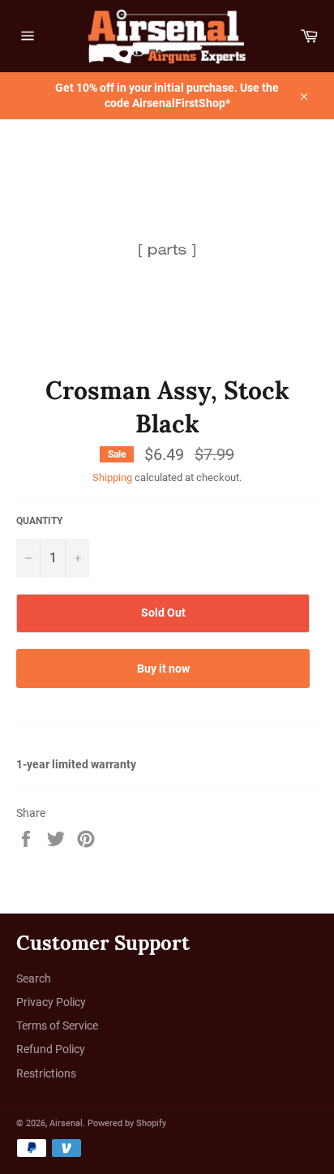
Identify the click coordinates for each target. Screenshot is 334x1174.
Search (33, 978)
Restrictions (46, 1073)
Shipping (112, 477)
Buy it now (163, 668)
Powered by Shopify (127, 1123)
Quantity (39, 521)
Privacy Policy (51, 1002)
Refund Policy (50, 1049)
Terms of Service (57, 1025)
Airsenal (66, 1123)
